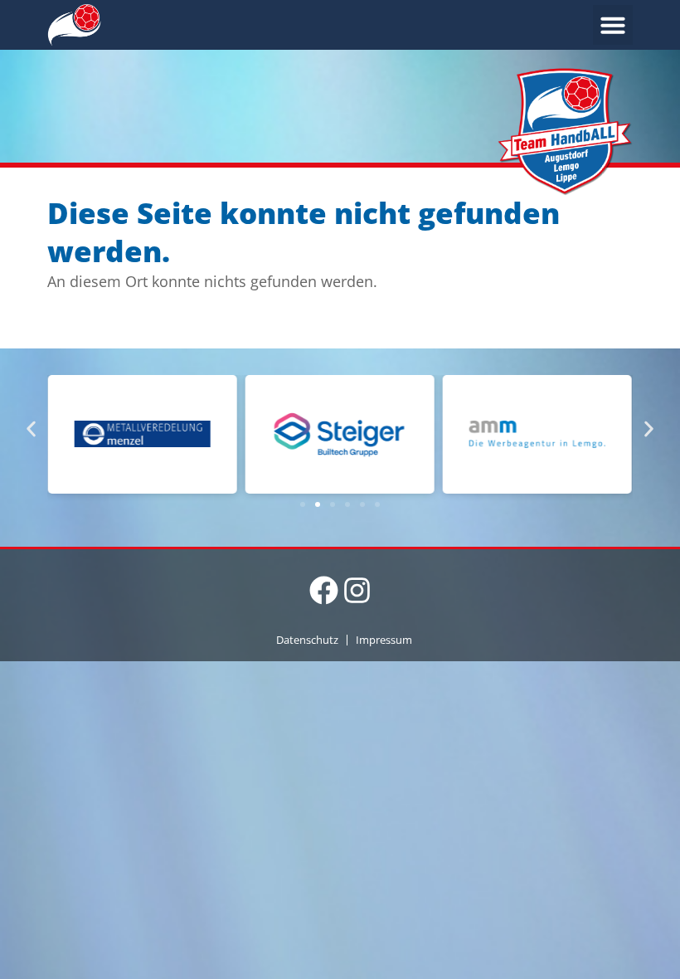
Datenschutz (307, 639)
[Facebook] (323, 590)
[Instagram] (357, 590)
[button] (613, 25)
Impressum (384, 639)
